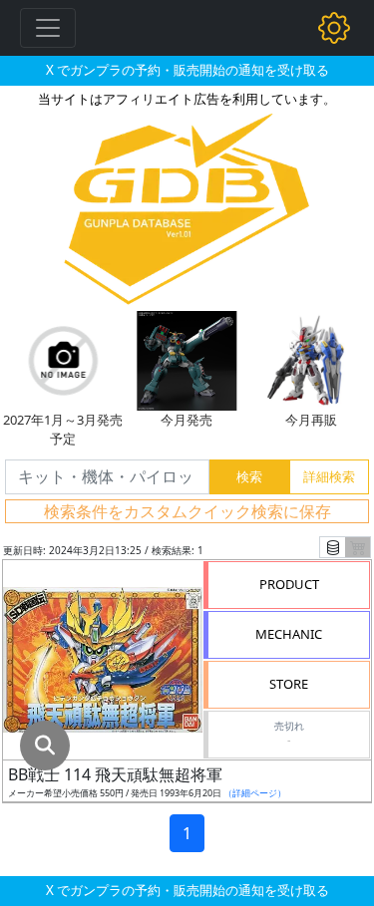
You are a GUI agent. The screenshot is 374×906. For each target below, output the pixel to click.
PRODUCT (289, 584)
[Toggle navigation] (48, 28)
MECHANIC (288, 634)
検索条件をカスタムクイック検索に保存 (187, 511)
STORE (288, 684)
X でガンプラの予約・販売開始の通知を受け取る (187, 70)
